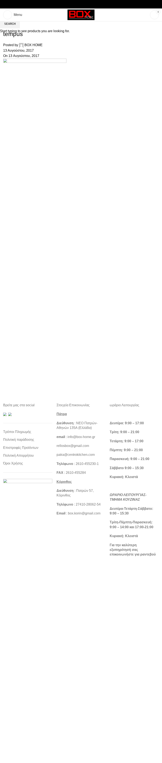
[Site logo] (81, 14)
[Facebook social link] (70, 4)
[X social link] (75, 4)
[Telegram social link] (91, 4)
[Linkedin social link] (86, 4)
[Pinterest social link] (81, 4)
